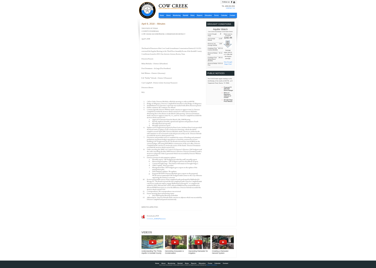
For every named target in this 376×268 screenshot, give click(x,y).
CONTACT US (230, 8)
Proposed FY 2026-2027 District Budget (228, 89)
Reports (199, 15)
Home (162, 15)
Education (208, 15)
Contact (232, 15)
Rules (192, 15)
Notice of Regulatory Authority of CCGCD (227, 95)
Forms (216, 15)
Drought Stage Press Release (228, 100)
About (168, 15)
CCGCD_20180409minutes (156, 219)
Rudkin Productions (211, 265)
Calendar (224, 15)
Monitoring (176, 15)
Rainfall (185, 15)
